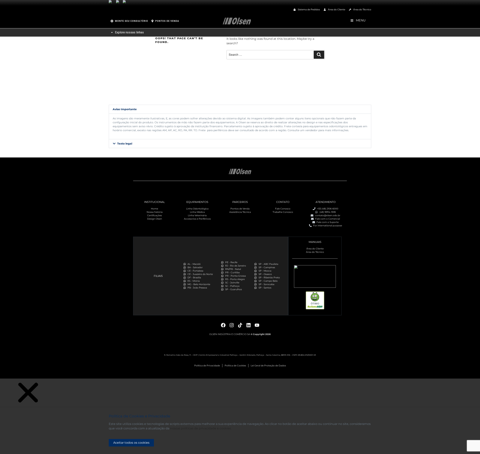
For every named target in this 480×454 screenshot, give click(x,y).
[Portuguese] (119, 2)
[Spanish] (126, 2)
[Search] (319, 55)
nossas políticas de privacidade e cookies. (201, 428)
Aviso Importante (125, 109)
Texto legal (124, 143)
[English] (112, 2)
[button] (240, 109)
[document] (240, 416)
